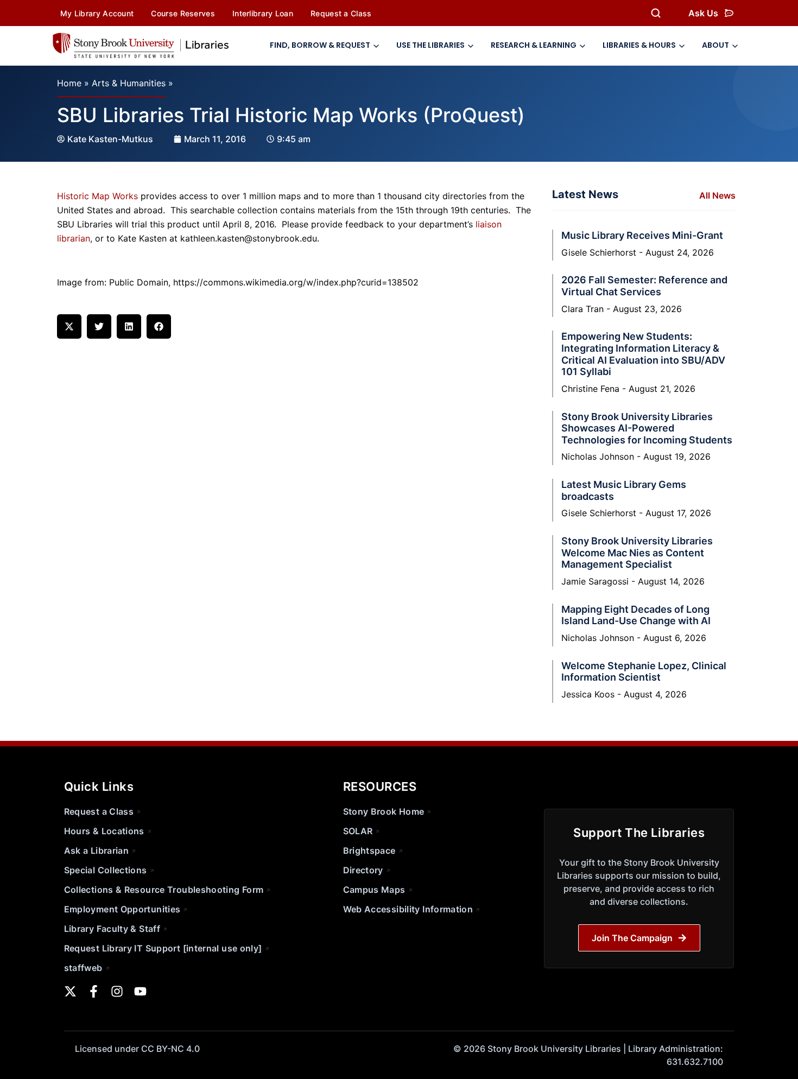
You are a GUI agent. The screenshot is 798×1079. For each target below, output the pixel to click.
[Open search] (655, 13)
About (715, 45)
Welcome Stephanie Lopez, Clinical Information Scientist (643, 671)
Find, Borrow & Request (320, 45)
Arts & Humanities (129, 83)
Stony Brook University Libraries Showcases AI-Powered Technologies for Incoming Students (646, 428)
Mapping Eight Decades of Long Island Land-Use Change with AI (636, 615)
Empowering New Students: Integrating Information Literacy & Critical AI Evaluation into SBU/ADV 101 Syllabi (643, 354)
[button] (69, 326)
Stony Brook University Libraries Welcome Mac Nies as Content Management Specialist (637, 552)
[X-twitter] (70, 991)
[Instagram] (117, 991)
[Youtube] (140, 991)
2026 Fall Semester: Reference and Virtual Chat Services (644, 285)
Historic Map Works (97, 196)
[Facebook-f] (93, 991)
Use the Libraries (430, 45)
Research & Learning (534, 45)
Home (69, 83)
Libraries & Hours (639, 45)
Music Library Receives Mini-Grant (642, 235)
